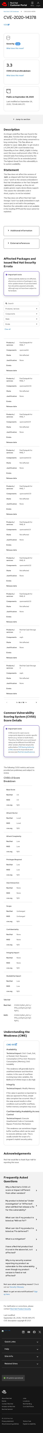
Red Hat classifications (26, 752)
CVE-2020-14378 (29, 11)
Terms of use (27, 1421)
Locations (26, 1401)
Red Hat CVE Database (11, 11)
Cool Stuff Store (28, 1406)
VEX (6, 25)
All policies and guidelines (10, 1424)
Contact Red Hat (7, 1404)
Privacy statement (8, 1421)
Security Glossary (17, 1287)
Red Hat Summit (7, 1409)
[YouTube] (28, 1333)
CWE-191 (10, 1044)
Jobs (24, 1398)
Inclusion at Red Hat (8, 1406)
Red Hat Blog (27, 1404)
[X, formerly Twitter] (39, 1333)
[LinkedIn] (23, 1333)
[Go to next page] (36, 702)
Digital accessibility (29, 1424)
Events (4, 1401)
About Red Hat (7, 1398)
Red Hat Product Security (20, 1309)
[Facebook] (34, 1333)
